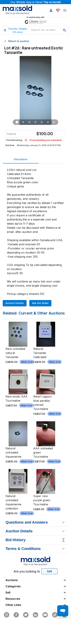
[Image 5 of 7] (42, 122)
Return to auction (18, 41)
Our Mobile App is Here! (36, 2)
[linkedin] (35, 615)
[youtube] (45, 615)
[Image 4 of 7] (35, 122)
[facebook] (16, 615)
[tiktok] (55, 615)
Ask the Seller (40, 303)
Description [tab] (21, 159)
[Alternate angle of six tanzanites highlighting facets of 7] (23, 122)
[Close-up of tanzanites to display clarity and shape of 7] (29, 122)
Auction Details (15, 303)
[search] (64, 30)
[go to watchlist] (57, 10)
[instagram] (6, 615)
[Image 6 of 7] (48, 122)
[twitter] (26, 615)
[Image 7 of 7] (54, 122)
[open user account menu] (51, 10)
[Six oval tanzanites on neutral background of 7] (17, 122)
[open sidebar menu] (64, 10)
